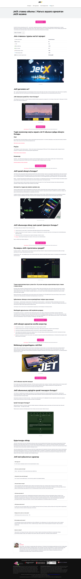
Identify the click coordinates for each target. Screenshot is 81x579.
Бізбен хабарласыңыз (56, 560)
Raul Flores (22, 544)
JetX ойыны (29, 5)
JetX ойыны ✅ (40, 126)
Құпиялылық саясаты (35, 560)
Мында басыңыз (26, 129)
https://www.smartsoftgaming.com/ (54, 574)
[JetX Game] (40, 2)
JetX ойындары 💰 (40, 165)
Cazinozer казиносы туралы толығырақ (20, 162)
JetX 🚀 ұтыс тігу (40, 242)
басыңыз (17, 236)
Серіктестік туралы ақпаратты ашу (45, 560)
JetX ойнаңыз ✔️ (40, 21)
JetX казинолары (36, 5)
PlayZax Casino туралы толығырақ (20, 152)
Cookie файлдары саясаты (26, 560)
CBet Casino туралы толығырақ (19, 143)
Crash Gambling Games (44, 5)
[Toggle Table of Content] (23, 33)
